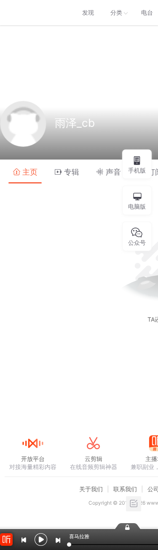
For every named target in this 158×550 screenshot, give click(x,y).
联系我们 (125, 488)
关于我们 (91, 488)
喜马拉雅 (32, 12)
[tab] (25, 171)
